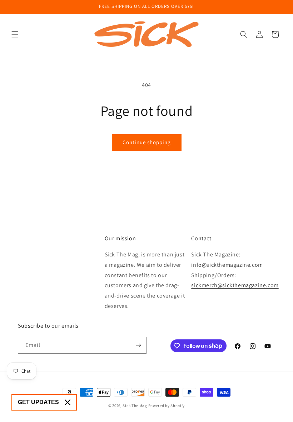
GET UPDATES (38, 402)
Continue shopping (147, 142)
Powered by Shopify (166, 405)
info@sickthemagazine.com (227, 265)
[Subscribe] (138, 345)
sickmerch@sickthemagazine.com (234, 285)
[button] (15, 34)
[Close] (67, 402)
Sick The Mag (135, 405)
